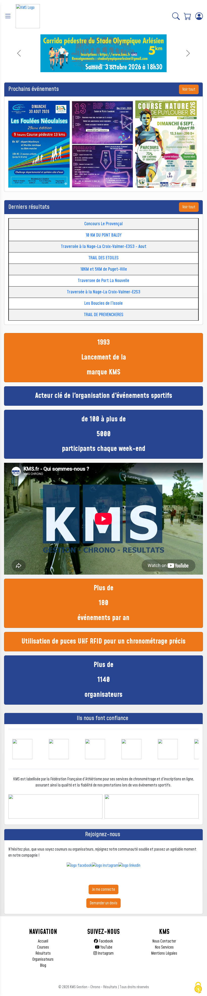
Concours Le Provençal (103, 224)
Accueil (43, 941)
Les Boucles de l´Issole (103, 303)
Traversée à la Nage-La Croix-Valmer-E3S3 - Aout (103, 246)
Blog (43, 965)
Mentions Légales (164, 953)
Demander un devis (103, 903)
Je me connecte (103, 889)
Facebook (105, 941)
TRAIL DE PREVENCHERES (103, 315)
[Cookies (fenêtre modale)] (198, 987)
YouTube (105, 947)
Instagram (105, 953)
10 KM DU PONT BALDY (104, 235)
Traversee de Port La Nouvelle (103, 280)
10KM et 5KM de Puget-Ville (103, 269)
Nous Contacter (164, 941)
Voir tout (188, 89)
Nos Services (164, 947)
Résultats (43, 953)
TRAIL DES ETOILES (103, 258)
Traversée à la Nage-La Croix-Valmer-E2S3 (103, 292)
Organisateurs (43, 959)
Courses (43, 947)
